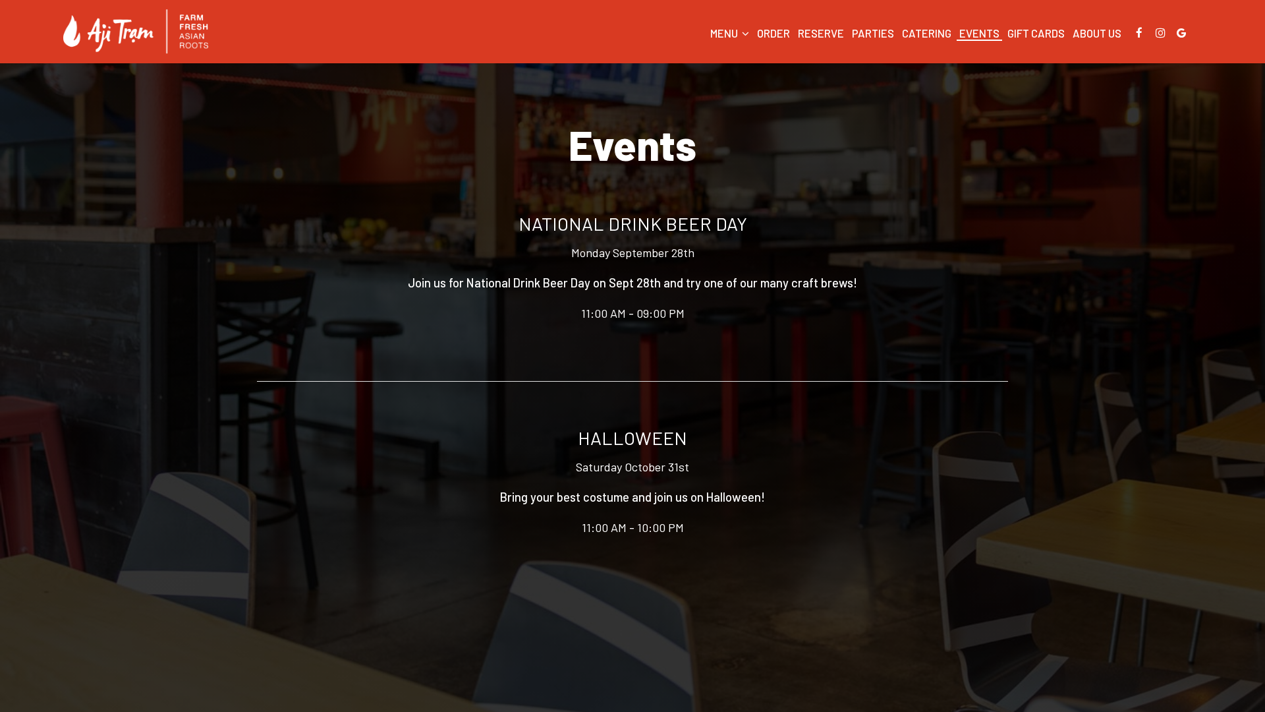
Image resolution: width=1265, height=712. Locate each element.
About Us (1097, 33)
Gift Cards (1036, 33)
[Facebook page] (1139, 33)
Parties (873, 33)
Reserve (821, 33)
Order (773, 33)
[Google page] (1181, 33)
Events (979, 33)
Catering (926, 33)
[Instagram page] (1160, 33)
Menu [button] (725, 33)
